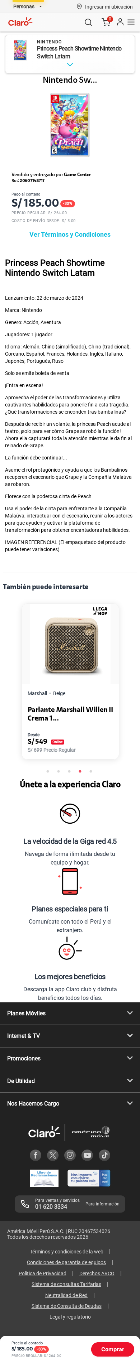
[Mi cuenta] (120, 22)
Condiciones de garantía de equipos (66, 1262)
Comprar (112, 1349)
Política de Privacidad (42, 1273)
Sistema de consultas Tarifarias (66, 1284)
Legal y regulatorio (70, 1317)
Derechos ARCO (97, 1273)
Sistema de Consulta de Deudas (67, 1306)
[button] (109, 6)
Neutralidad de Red (66, 1295)
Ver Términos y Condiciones (70, 234)
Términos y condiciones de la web (66, 1251)
